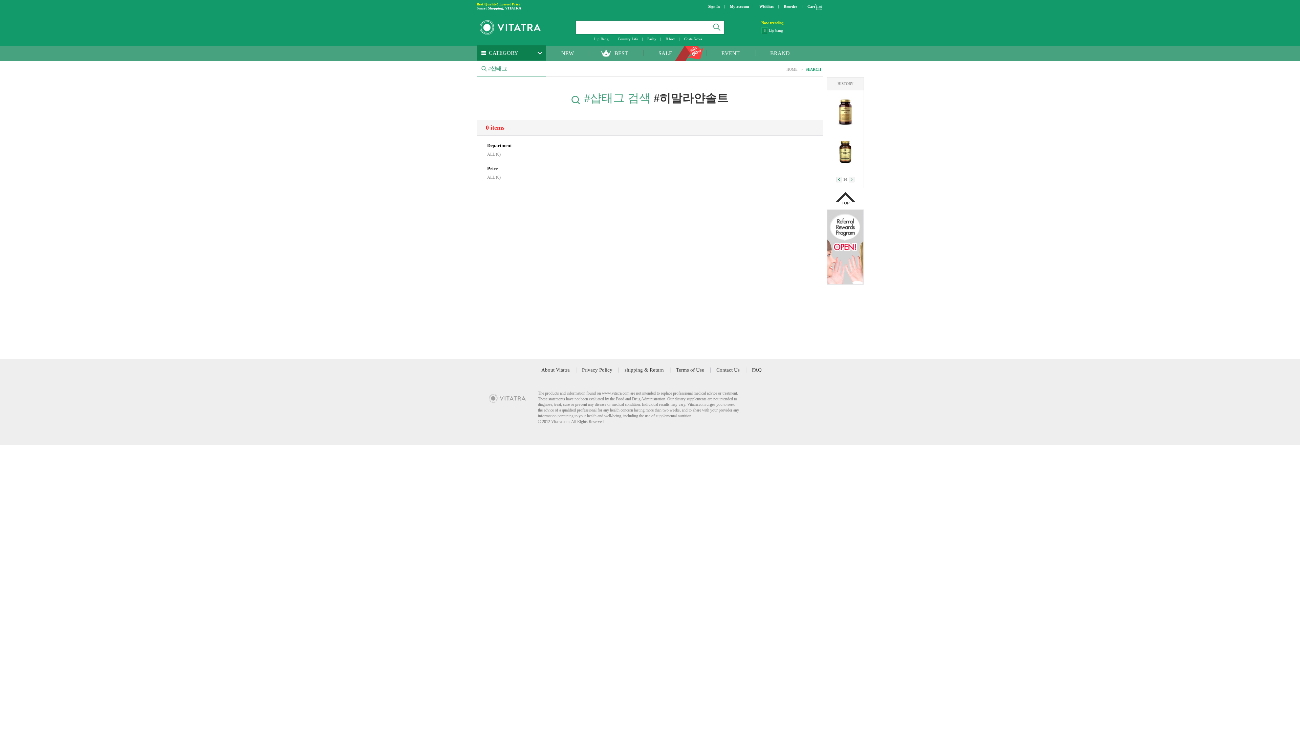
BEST (621, 53)
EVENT (730, 53)
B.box (670, 39)
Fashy (651, 39)
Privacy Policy (597, 370)
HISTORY (845, 84)
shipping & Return (644, 370)
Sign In (714, 6)
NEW (567, 53)
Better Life (777, 30)
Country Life (628, 39)
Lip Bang (601, 39)
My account (739, 6)
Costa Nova (693, 39)
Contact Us (728, 370)
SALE (665, 53)
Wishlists (766, 6)
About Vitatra (555, 370)
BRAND (780, 53)
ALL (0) (494, 154)
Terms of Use (690, 370)
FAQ (757, 370)
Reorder (790, 6)
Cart (811, 6)
